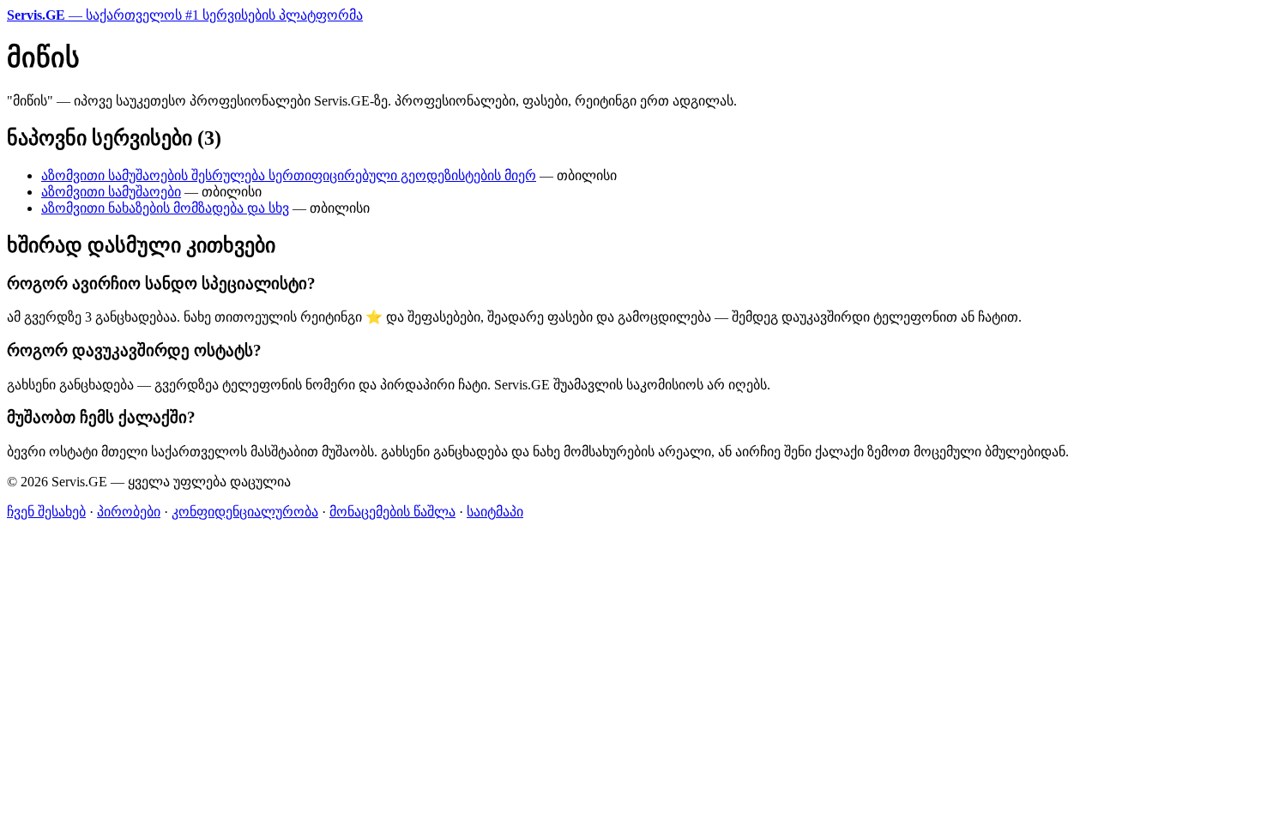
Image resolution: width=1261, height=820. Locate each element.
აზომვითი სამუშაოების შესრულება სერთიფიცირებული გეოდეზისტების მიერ (288, 175)
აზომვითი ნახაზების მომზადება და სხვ (165, 208)
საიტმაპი (495, 511)
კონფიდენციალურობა (245, 511)
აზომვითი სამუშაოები (111, 191)
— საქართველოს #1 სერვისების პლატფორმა (185, 15)
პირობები (128, 511)
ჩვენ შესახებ (46, 511)
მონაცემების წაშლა (392, 511)
